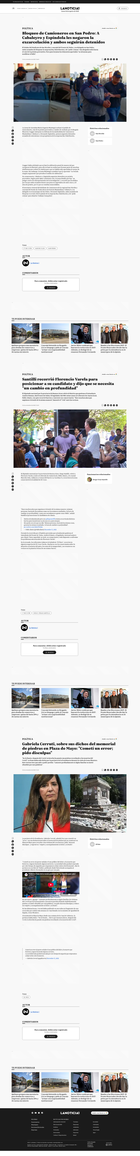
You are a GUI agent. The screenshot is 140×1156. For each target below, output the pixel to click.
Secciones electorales (59, 1)
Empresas (41, 8)
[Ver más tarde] (102, 59)
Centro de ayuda (91, 1142)
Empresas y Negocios (45, 1)
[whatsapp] (105, 59)
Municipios (33, 8)
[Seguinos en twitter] (39, 1113)
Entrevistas (34, 1)
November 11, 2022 (50, 529)
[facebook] (108, 59)
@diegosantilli (50, 519)
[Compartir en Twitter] (111, 59)
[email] (114, 59)
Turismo (26, 1)
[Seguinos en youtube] (36, 1113)
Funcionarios (22, 8)
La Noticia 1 (34, 263)
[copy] (117, 59)
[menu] (13, 8)
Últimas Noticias (18, 1)
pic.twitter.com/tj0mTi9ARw (33, 527)
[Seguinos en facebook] (42, 1113)
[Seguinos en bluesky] (32, 1113)
